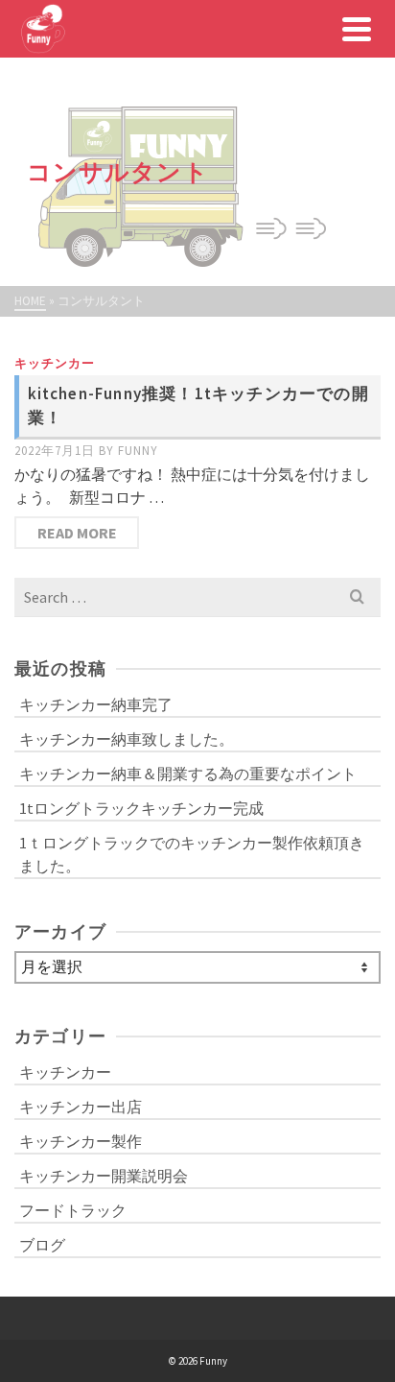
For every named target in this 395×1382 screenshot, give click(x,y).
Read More (77, 532)
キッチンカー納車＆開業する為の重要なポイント (188, 773)
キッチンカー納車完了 (96, 704)
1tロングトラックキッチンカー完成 (141, 808)
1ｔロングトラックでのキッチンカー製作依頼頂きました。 (191, 854)
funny (138, 450)
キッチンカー (54, 363)
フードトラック (73, 1210)
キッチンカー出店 (80, 1106)
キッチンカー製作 (80, 1141)
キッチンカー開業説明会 (103, 1175)
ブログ (42, 1244)
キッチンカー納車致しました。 (126, 739)
